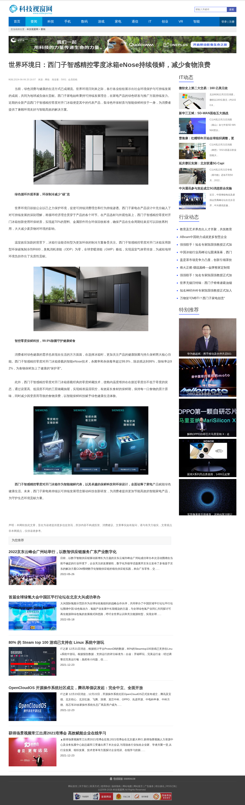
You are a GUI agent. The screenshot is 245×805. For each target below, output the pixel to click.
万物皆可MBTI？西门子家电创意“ (202, 298)
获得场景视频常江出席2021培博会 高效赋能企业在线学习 (57, 733)
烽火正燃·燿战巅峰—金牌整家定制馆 (205, 267)
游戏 (101, 21)
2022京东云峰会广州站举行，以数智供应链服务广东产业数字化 (63, 552)
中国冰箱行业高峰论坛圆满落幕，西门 (206, 252)
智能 (196, 21)
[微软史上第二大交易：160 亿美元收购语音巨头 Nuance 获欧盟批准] (192, 108)
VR (181, 21)
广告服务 (149, 786)
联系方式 (94, 786)
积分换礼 (160, 786)
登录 (224, 21)
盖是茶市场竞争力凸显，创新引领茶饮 (206, 260)
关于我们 (83, 786)
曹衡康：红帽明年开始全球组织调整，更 (206, 138)
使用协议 (105, 786)
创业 (165, 21)
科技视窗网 (32, 29)
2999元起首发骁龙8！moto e (204, 393)
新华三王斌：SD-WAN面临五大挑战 (203, 113)
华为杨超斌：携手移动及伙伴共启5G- (209, 353)
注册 (231, 21)
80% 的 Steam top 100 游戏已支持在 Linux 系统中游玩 (56, 642)
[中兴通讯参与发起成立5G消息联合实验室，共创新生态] (192, 208)
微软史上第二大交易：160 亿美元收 (203, 88)
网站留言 (138, 786)
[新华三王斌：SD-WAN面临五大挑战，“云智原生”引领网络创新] (192, 133)
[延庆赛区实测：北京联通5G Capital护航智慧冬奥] (192, 183)
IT (150, 21)
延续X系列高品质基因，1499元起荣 (208, 474)
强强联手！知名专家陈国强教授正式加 (206, 244)
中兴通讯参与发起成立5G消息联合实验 (205, 188)
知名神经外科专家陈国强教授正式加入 (206, 290)
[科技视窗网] (34, 10)
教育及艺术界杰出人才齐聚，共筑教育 (206, 229)
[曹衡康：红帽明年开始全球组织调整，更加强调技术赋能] (192, 158)
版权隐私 (116, 786)
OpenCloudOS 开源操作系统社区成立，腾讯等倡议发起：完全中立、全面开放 (76, 688)
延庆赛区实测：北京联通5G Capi (201, 163)
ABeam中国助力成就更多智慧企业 (203, 237)
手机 (67, 21)
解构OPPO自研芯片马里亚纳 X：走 (208, 434)
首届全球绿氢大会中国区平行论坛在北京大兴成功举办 (54, 597)
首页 (17, 21)
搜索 (231, 9)
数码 (84, 21)
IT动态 (186, 77)
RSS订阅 (171, 786)
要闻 (34, 21)
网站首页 (72, 786)
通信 (135, 21)
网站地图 (127, 786)
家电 (118, 21)
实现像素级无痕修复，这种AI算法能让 (210, 514)
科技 (50, 21)
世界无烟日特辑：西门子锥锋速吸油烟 (206, 282)
